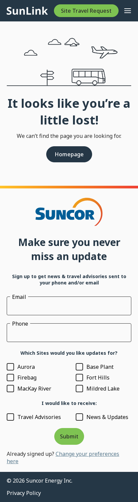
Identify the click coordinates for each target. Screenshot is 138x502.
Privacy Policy (24, 493)
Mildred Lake (103, 388)
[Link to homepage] (27, 11)
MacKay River (34, 388)
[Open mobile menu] (127, 10)
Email (19, 297)
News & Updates (107, 417)
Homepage (69, 154)
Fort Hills (98, 377)
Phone (20, 323)
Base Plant (100, 366)
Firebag (27, 377)
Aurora (26, 366)
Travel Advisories (39, 417)
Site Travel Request (86, 10)
